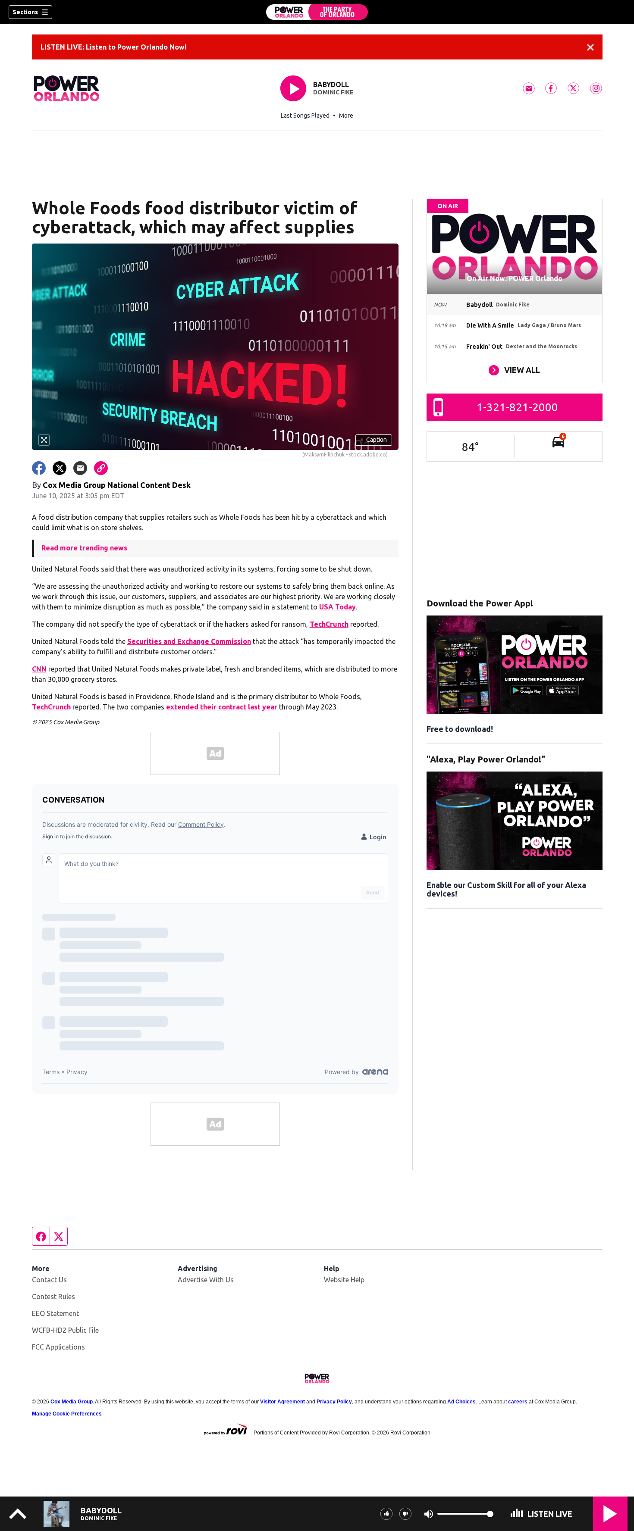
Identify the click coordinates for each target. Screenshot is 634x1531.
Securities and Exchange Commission (189, 641)
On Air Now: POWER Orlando (514, 278)
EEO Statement (55, 1313)
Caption (373, 439)
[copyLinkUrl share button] (101, 468)
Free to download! (460, 729)
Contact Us (49, 1280)
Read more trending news (84, 548)
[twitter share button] (59, 468)
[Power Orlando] (317, 12)
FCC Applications (58, 1347)
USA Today (337, 607)
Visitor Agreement (282, 1402)
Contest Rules (53, 1296)
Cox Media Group (71, 1402)
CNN (39, 669)
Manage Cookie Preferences (67, 1414)
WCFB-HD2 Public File (65, 1330)
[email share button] (80, 468)
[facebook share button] (39, 468)
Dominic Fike (333, 92)
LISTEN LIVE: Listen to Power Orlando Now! (113, 47)
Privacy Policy (334, 1402)
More (346, 115)
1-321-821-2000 (517, 407)
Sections (25, 12)
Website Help (344, 1280)
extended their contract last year (221, 707)
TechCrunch (329, 624)
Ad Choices (461, 1402)
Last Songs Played (305, 115)
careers (517, 1402)
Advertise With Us (206, 1280)
